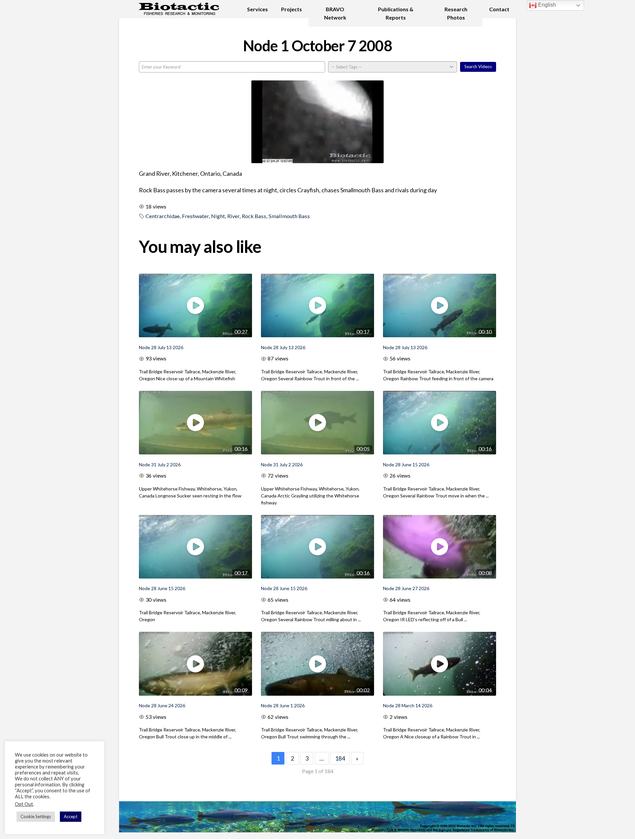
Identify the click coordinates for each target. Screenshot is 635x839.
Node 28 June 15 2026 (406, 464)
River (233, 216)
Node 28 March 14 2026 (407, 705)
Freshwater (195, 216)
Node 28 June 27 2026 (406, 588)
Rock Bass (254, 216)
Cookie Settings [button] (36, 816)
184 (340, 758)
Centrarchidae (163, 216)
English (546, 5)
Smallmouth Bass (289, 216)
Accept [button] (70, 816)
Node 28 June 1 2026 (283, 705)
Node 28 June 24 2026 (162, 705)
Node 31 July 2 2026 (160, 464)
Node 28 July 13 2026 (161, 347)
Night (218, 216)
